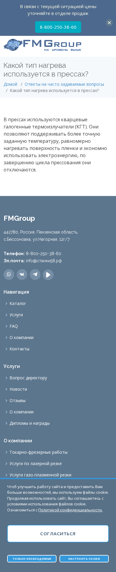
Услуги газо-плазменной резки (40, 475)
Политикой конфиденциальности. (70, 510)
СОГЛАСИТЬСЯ (58, 533)
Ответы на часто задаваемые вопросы (64, 84)
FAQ (14, 326)
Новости (18, 389)
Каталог (18, 303)
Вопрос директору (28, 378)
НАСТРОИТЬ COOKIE (84, 559)
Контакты (19, 349)
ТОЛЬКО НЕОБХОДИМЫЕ (31, 559)
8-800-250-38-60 (58, 27)
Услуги (16, 315)
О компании (22, 337)
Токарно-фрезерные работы (39, 452)
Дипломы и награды (30, 423)
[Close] (109, 22)
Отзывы (18, 400)
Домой (10, 84)
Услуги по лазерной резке (36, 463)
